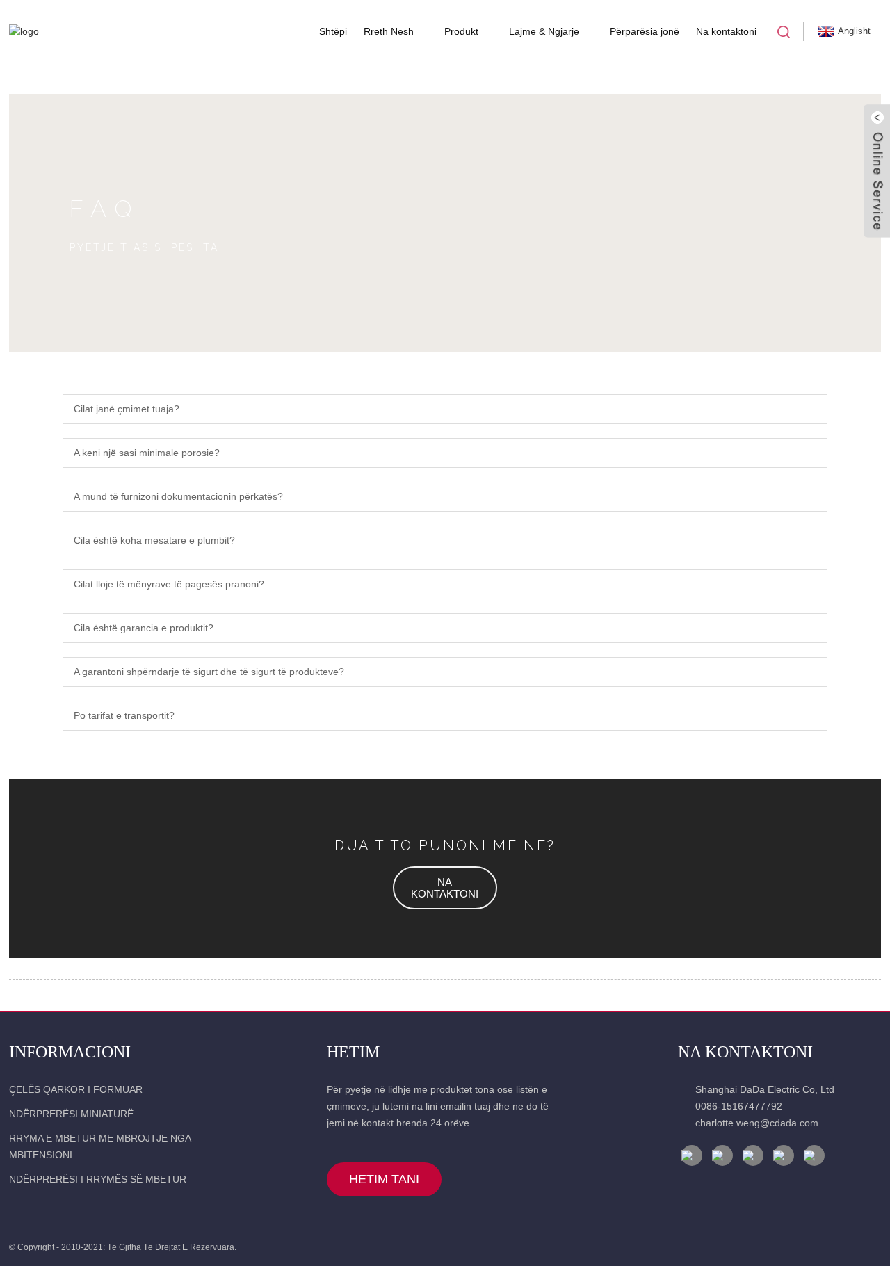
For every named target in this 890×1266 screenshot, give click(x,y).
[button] (445, 887)
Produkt (461, 31)
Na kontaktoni (726, 31)
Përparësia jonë (644, 31)
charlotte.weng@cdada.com (756, 1122)
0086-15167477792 (738, 1106)
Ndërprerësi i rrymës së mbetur (97, 1179)
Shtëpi (333, 31)
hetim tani (384, 1179)
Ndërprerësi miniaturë (71, 1113)
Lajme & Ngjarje (544, 31)
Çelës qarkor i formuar (76, 1089)
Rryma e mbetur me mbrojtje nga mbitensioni (100, 1146)
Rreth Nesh (389, 31)
